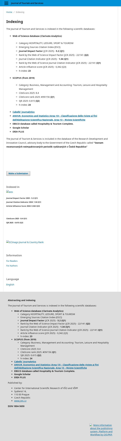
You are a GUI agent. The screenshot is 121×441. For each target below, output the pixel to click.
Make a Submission (18, 173)
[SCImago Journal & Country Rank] (24, 242)
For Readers (11, 260)
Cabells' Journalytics (24, 111)
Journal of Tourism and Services (27, 3)
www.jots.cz (20, 400)
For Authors (11, 265)
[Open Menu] (6, 3)
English (10, 284)
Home (9, 12)
